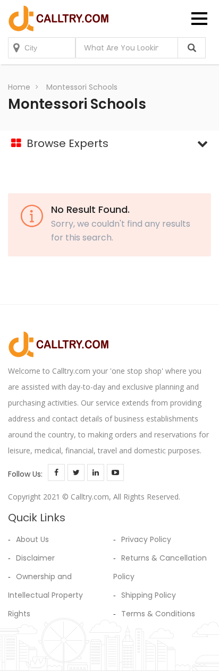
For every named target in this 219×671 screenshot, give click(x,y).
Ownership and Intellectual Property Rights (45, 595)
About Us (32, 539)
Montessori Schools (81, 87)
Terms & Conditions (158, 613)
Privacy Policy (146, 539)
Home (19, 87)
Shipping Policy (148, 595)
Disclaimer (35, 558)
